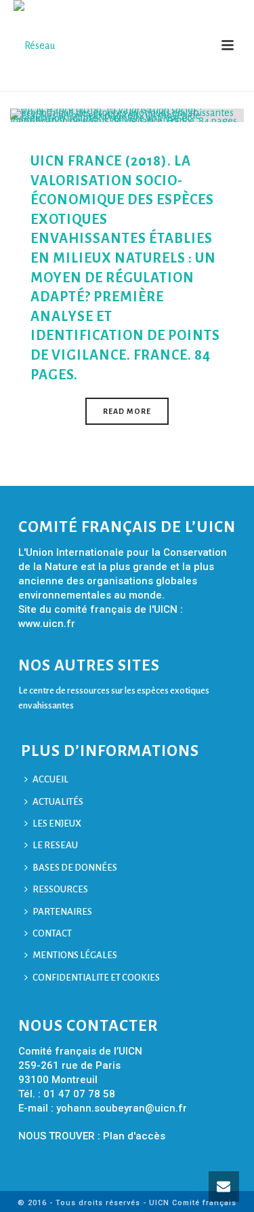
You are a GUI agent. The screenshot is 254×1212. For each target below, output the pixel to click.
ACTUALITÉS (58, 802)
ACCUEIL (50, 779)
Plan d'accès (134, 1136)
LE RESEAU (55, 845)
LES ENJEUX (57, 823)
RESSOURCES (60, 889)
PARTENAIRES (62, 912)
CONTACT (52, 933)
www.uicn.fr (46, 624)
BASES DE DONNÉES (75, 868)
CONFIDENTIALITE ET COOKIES (96, 977)
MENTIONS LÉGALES (75, 955)
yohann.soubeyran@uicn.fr (121, 1108)
